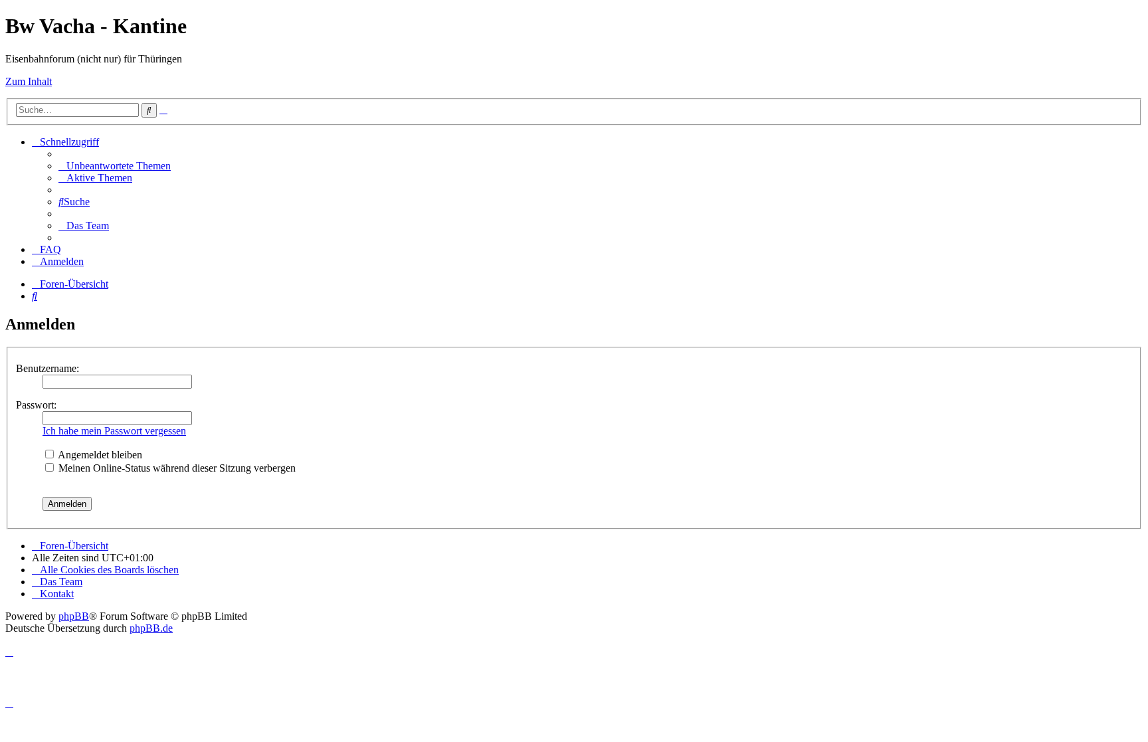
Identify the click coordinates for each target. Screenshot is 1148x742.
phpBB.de (151, 628)
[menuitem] (114, 165)
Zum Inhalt (28, 81)
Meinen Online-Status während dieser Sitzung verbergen (176, 468)
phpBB (73, 616)
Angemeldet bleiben (99, 454)
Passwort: (36, 405)
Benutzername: (47, 368)
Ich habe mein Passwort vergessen (114, 430)
